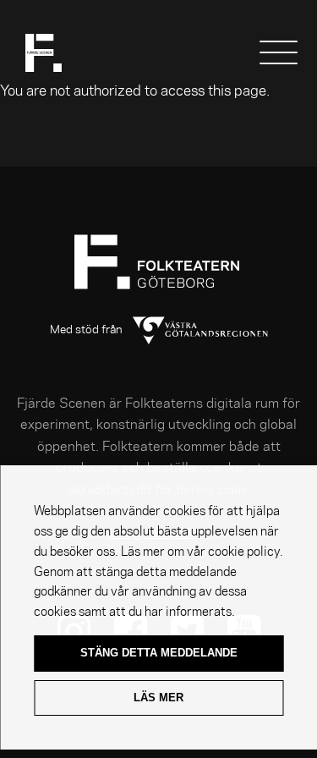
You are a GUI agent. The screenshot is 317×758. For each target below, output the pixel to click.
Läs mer (158, 697)
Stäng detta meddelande (159, 652)
